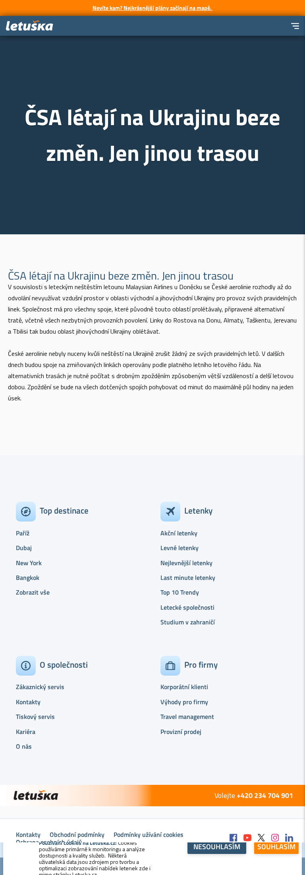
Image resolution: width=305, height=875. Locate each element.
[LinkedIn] (289, 838)
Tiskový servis (35, 716)
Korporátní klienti (184, 687)
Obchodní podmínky (77, 834)
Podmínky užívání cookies (148, 834)
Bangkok (27, 577)
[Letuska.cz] (30, 26)
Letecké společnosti (187, 607)
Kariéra (25, 731)
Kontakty (28, 702)
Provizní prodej (180, 731)
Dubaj (24, 547)
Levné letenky (179, 547)
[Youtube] (247, 838)
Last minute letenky (187, 577)
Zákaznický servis (40, 687)
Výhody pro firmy (184, 702)
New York (29, 563)
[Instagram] (275, 838)
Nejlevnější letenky (186, 563)
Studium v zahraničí (187, 622)
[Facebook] (233, 838)
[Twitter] (261, 838)
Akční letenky (178, 533)
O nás (24, 746)
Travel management (187, 716)
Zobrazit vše (33, 592)
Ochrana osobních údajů (49, 842)
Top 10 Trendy (179, 592)
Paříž (22, 533)
